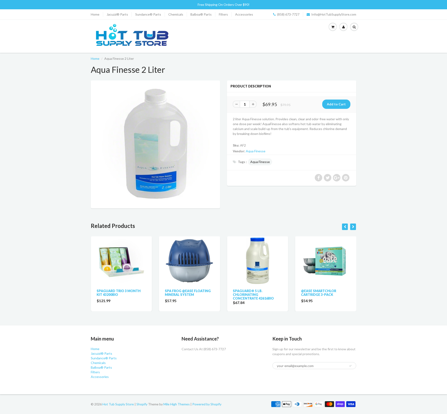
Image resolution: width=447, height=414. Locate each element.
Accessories (244, 14)
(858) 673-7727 (288, 14)
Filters (223, 14)
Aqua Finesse (255, 151)
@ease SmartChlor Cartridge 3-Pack (318, 293)
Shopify (141, 404)
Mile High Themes (176, 404)
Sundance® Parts (148, 14)
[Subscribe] (350, 366)
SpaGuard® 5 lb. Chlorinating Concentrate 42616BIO (253, 294)
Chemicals (175, 14)
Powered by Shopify (206, 404)
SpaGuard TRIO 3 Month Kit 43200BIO (119, 293)
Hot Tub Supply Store (118, 404)
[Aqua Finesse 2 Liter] (155, 144)
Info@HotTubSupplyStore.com (333, 14)
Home (95, 14)
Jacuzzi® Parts (117, 14)
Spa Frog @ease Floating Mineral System (188, 293)
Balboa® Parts (201, 14)
